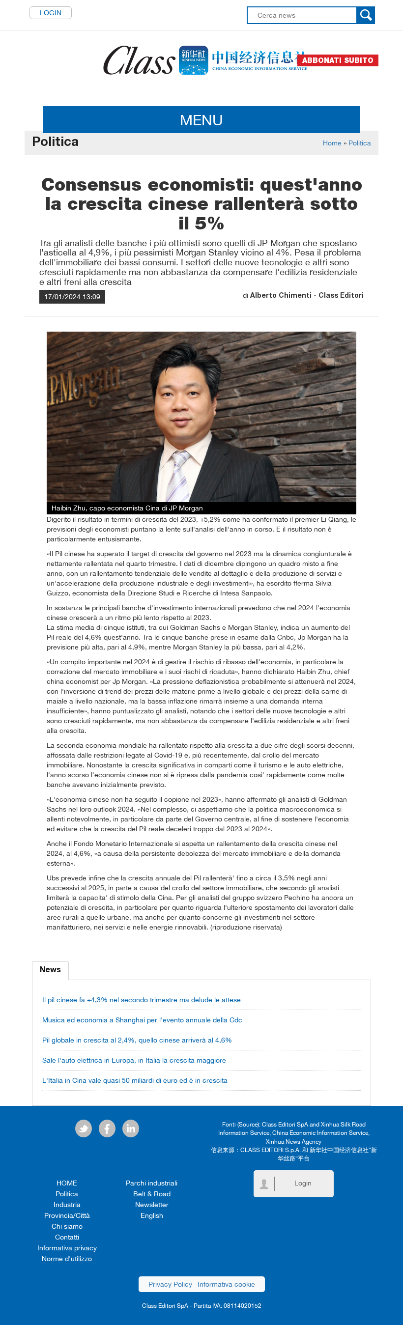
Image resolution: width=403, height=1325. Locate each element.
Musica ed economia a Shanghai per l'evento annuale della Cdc (142, 1020)
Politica (359, 143)
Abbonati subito (338, 60)
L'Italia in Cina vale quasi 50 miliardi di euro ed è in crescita (135, 1080)
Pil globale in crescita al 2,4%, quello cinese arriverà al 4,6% (137, 1040)
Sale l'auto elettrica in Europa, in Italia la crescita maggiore (134, 1060)
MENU (201, 119)
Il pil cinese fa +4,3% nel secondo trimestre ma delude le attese (141, 1000)
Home (332, 143)
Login (50, 13)
